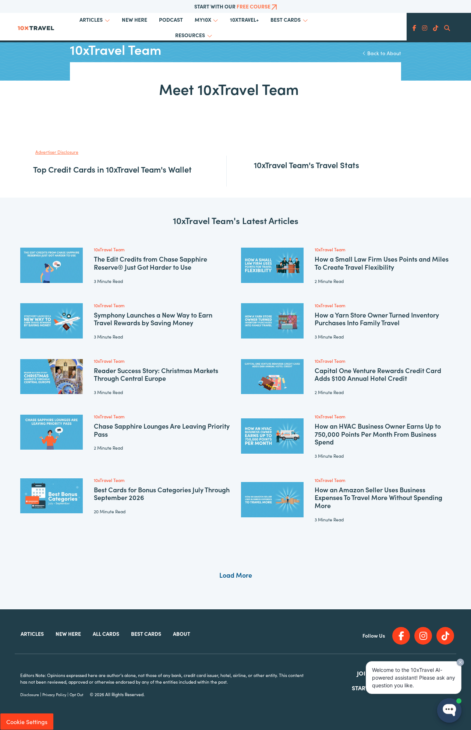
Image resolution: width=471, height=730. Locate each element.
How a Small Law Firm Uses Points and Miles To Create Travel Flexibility (382, 263)
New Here (134, 19)
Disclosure (29, 694)
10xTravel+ (244, 19)
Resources (190, 35)
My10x (203, 19)
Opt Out (76, 694)
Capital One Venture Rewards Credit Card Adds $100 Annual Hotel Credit (378, 374)
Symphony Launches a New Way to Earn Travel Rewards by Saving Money (153, 318)
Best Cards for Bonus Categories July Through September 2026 (162, 493)
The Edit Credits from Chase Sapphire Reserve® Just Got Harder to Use (150, 263)
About (181, 633)
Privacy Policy (54, 694)
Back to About (383, 53)
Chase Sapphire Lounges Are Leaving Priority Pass (162, 430)
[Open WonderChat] (449, 710)
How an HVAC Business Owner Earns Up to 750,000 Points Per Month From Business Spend (378, 433)
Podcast (171, 19)
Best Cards (285, 19)
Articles (91, 19)
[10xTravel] (36, 27)
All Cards (106, 633)
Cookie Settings (26, 721)
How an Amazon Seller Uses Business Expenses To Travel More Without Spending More (378, 497)
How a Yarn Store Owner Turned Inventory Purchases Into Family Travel (377, 318)
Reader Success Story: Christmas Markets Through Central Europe (156, 374)
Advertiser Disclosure (56, 152)
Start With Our (232, 6)
